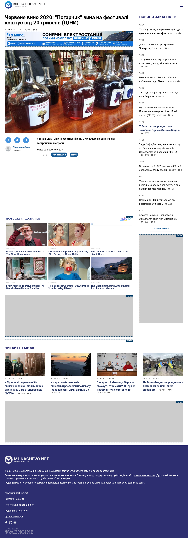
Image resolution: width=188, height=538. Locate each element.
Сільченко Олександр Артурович (22, 147)
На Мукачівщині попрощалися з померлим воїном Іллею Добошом (163, 386)
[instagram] (10, 523)
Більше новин (161, 228)
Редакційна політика (16, 510)
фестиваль (59, 154)
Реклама (69, 39)
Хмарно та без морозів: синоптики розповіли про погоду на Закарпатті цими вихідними (71, 386)
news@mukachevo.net (16, 493)
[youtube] (15, 523)
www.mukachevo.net (144, 475)
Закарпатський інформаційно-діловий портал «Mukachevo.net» (53, 471)
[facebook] (6, 523)
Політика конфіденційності (19, 504)
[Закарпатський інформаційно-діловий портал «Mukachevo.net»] (25, 5)
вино (74, 154)
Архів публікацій (14, 516)
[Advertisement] (69, 315)
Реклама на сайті (14, 499)
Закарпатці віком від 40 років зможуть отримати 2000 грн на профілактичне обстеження (116, 386)
